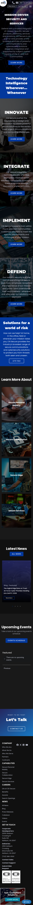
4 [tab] (20, 606)
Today (16, 667)
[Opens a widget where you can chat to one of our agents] (26, 902)
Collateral (5, 815)
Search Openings (8, 798)
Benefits (5, 792)
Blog (3, 809)
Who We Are (6, 747)
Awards (5, 795)
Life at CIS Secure (8, 789)
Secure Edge (7, 778)
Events (4, 821)
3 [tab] (17, 606)
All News (5, 805)
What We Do (7, 750)
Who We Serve (7, 753)
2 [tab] (15, 606)
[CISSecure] (4, 3)
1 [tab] (12, 606)
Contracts (6, 760)
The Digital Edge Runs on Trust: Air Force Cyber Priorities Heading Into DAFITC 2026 (16, 590)
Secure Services (8, 781)
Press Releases (7, 812)
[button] (22, 890)
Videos (4, 818)
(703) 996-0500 (8, 856)
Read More (9, 598)
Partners (5, 757)
